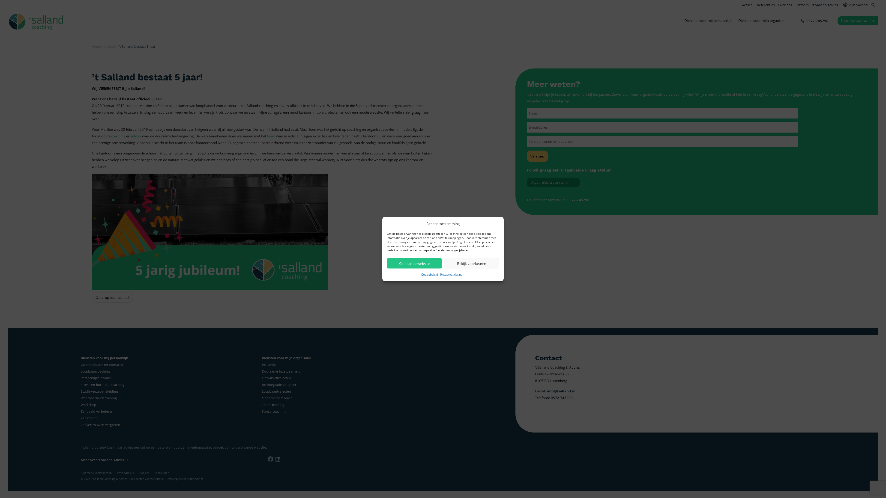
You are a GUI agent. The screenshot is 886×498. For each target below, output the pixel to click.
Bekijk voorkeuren (471, 263)
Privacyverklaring (451, 274)
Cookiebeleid (429, 274)
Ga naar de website (414, 263)
